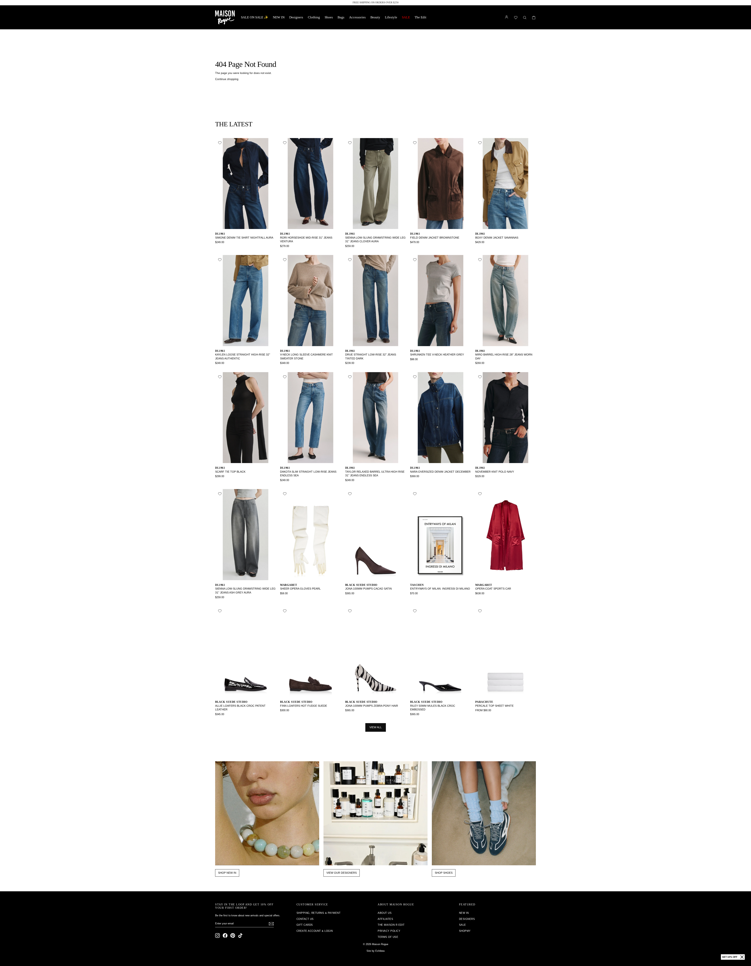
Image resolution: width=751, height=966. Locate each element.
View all (375, 727)
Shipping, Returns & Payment (318, 912)
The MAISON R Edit (391, 924)
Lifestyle (391, 17)
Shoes (329, 17)
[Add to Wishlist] (220, 142)
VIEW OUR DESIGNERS (341, 872)
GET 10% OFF (729, 957)
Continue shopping (226, 79)
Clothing (314, 17)
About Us (385, 912)
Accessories (357, 17)
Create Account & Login (314, 930)
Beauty (375, 17)
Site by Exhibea (375, 950)
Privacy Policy (389, 930)
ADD (245, 224)
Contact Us (305, 919)
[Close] (742, 957)
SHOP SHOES (444, 872)
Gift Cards (304, 924)
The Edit (420, 17)
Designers (296, 17)
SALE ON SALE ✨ (254, 17)
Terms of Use (388, 936)
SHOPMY (465, 930)
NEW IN (279, 17)
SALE (406, 17)
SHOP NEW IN (227, 872)
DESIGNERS (467, 919)
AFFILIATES (385, 919)
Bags (341, 17)
